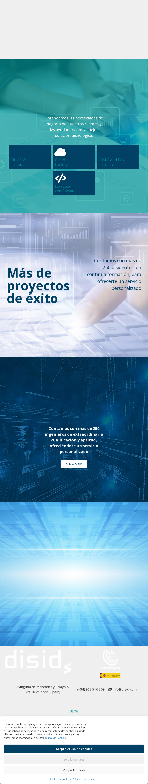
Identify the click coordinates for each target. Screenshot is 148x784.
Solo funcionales (74, 759)
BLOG (74, 711)
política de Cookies (55, 738)
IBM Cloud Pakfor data (111, 162)
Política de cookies (60, 779)
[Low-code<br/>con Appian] (59, 178)
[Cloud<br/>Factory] (59, 152)
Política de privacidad (84, 779)
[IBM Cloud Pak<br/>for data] (104, 152)
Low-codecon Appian (64, 188)
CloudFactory (61, 162)
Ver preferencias (74, 770)
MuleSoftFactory (18, 162)
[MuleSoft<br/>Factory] (15, 152)
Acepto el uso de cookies (74, 749)
